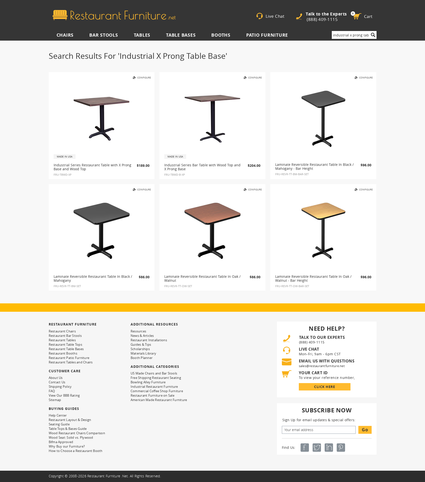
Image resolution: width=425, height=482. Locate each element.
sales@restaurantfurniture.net (322, 366)
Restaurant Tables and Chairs (71, 362)
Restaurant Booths (63, 353)
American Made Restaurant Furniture (159, 400)
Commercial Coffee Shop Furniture (157, 391)
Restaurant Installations (149, 340)
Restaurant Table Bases (66, 349)
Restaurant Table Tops (65, 344)
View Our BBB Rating (64, 395)
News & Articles (142, 335)
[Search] (373, 35)
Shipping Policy (60, 386)
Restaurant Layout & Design (70, 420)
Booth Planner (141, 358)
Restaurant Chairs (62, 331)
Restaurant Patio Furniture (69, 358)
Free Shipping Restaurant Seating (156, 377)
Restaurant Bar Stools (65, 335)
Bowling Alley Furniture (148, 382)
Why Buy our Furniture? (67, 446)
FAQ (52, 391)
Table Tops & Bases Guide (68, 428)
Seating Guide (59, 424)
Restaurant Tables (62, 340)
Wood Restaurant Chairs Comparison (77, 433)
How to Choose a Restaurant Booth (76, 451)
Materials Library (143, 353)
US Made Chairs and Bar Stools (154, 373)
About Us (56, 377)
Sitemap (55, 400)
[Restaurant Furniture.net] (114, 15)
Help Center (58, 415)
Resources (138, 331)
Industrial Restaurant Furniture (154, 386)
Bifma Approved (61, 442)
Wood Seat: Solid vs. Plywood (71, 437)
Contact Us (57, 382)
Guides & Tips (141, 344)
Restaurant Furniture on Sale (152, 395)
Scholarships (140, 349)
